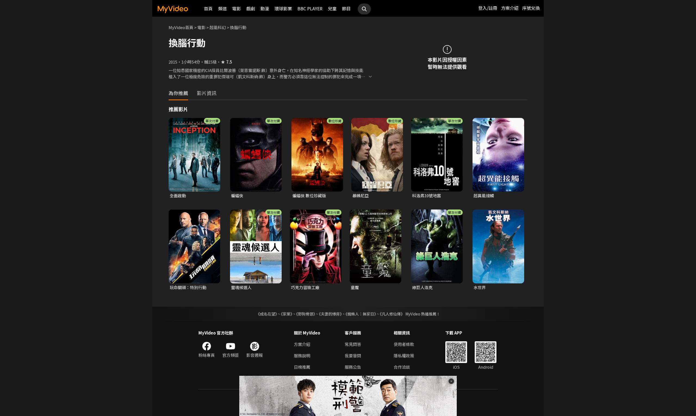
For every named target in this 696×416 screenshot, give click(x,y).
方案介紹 (509, 8)
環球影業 (283, 8)
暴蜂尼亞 (360, 195)
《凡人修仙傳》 (392, 314)
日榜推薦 (302, 367)
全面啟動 (178, 195)
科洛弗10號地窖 (426, 195)
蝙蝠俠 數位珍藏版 (309, 195)
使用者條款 (404, 344)
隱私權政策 (404, 355)
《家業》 (286, 314)
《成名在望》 (266, 314)
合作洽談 (402, 367)
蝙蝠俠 (237, 195)
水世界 (480, 287)
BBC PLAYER (309, 8)
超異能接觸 (484, 195)
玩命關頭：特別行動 (188, 287)
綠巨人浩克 (422, 287)
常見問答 (353, 344)
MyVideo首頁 (181, 27)
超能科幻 (218, 27)
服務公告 (353, 367)
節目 (346, 8)
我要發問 (353, 355)
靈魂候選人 (241, 287)
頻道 (222, 8)
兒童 (332, 8)
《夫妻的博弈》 (330, 314)
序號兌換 (531, 8)
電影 (236, 8)
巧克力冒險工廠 (305, 287)
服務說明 (302, 355)
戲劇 (250, 8)
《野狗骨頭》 (305, 314)
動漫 (264, 8)
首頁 (208, 8)
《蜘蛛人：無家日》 (361, 314)
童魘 (355, 287)
